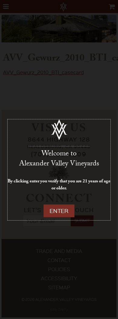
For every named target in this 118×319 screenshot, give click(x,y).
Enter (59, 210)
